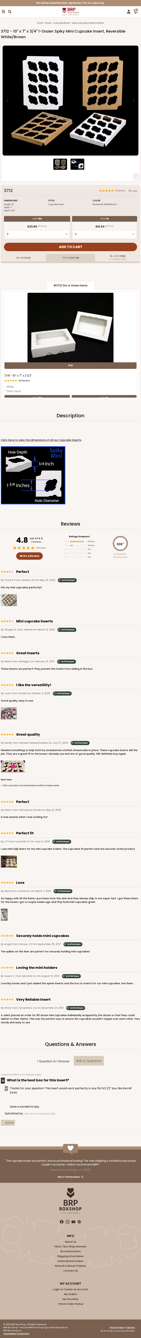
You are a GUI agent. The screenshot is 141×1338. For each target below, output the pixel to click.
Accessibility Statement (16, 1333)
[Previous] (7, 100)
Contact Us (70, 1270)
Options (130, 1327)
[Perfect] (9, 600)
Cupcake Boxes (61, 22)
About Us (70, 1241)
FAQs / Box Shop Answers (70, 1246)
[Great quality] (13, 767)
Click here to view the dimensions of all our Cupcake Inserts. (41, 440)
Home (40, 22)
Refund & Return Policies (70, 1266)
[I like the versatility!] (9, 714)
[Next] (134, 100)
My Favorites (70, 1299)
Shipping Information (70, 1256)
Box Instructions (71, 1251)
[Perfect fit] (9, 862)
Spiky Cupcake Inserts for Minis (88, 22)
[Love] (4, 915)
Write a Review (29, 556)
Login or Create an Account (70, 1289)
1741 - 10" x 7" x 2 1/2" (18, 376)
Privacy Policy (117, 1327)
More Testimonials (69, 1176)
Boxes (48, 22)
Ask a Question (89, 1060)
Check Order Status (70, 1304)
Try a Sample (69, 257)
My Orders (70, 1294)
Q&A (135, 190)
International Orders (70, 1261)
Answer (9, 1122)
